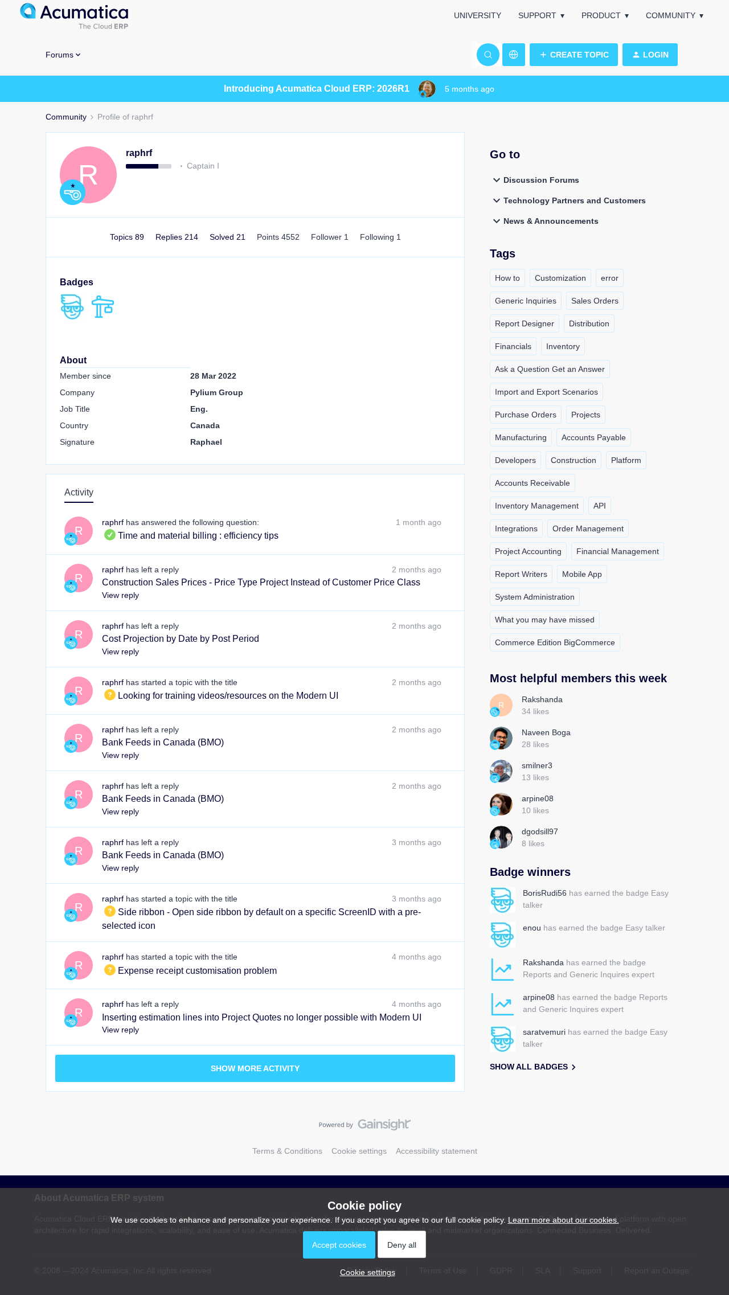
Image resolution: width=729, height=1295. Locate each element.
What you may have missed (545, 619)
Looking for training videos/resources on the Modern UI (220, 695)
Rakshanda (542, 699)
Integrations (516, 528)
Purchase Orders (525, 414)
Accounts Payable (594, 437)
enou (532, 927)
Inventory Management (537, 505)
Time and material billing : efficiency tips (190, 535)
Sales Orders (595, 300)
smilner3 (537, 765)
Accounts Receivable (532, 482)
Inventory (563, 346)
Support (537, 15)
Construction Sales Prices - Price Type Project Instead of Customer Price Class (261, 582)
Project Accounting (528, 551)
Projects (585, 414)
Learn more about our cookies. (563, 1219)
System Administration (535, 596)
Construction (573, 460)
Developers (515, 460)
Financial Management (617, 551)
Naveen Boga (546, 732)
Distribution (589, 323)
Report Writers (521, 574)
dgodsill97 (540, 831)
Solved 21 (229, 236)
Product (601, 15)
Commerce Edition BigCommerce (555, 642)
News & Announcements (551, 221)
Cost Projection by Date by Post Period (180, 639)
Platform (626, 460)
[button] (574, 54)
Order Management (588, 528)
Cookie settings (359, 1150)
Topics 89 (128, 236)
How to (507, 277)
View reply (120, 595)
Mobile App (582, 574)
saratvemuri (544, 1031)
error (610, 277)
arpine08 (538, 798)
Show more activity (255, 1068)
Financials (513, 346)
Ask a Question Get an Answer (550, 369)
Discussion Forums (541, 180)
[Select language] (513, 54)
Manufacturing (521, 437)
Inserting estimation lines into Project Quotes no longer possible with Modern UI (261, 1017)
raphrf (139, 153)
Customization (560, 277)
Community (670, 15)
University (477, 15)
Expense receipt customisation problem (189, 971)
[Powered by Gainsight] (365, 1127)
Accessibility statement (436, 1150)
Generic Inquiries (525, 300)
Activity (78, 492)
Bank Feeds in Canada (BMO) (163, 742)
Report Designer (524, 323)
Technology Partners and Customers (574, 200)
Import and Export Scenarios (546, 391)
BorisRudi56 (545, 893)
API (599, 505)
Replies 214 (177, 236)
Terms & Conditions (287, 1150)
